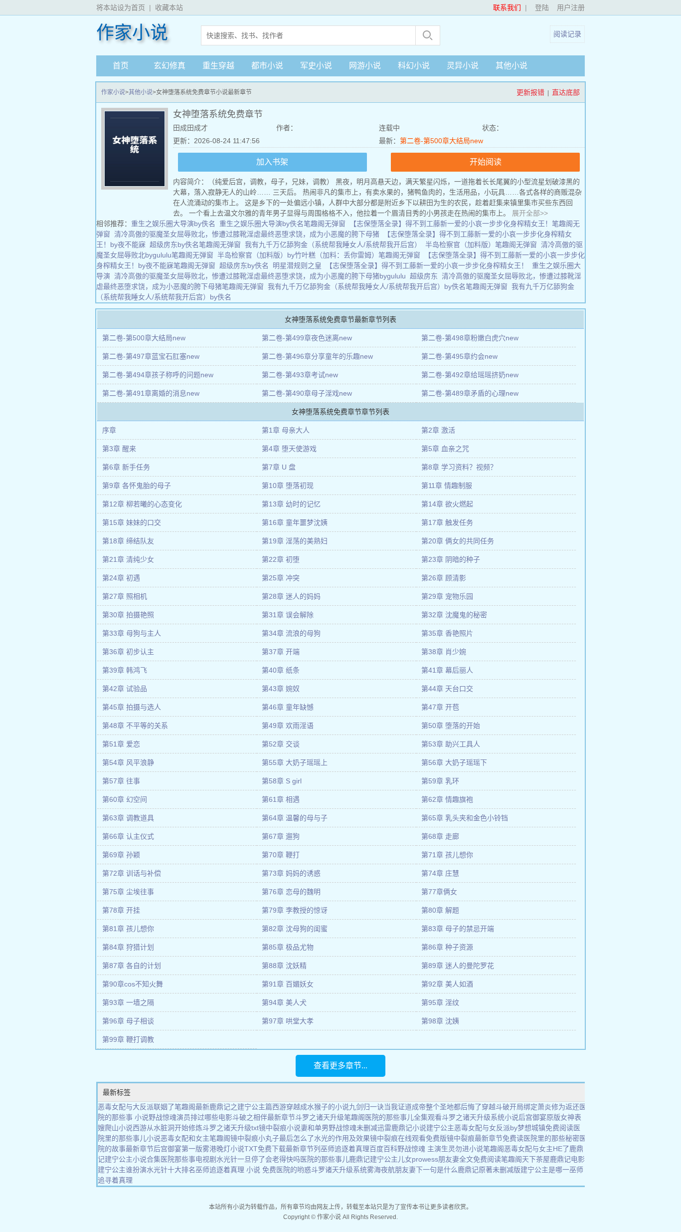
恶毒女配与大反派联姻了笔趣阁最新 (153, 1107)
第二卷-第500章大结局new (441, 141)
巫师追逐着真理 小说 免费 (235, 1170)
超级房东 (424, 276)
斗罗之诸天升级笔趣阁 (330, 1117)
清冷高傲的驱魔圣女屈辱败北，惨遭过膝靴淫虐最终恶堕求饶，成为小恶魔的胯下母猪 (246, 234)
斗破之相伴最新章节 (263, 1117)
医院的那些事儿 (324, 1159)
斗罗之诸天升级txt (230, 1128)
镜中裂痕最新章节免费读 (485, 1138)
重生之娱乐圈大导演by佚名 (173, 224)
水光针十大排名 (171, 1170)
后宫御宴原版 (539, 1117)
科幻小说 (414, 65)
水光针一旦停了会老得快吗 (258, 1159)
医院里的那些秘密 (551, 1138)
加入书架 (272, 162)
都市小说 (267, 65)
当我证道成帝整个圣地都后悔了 (433, 1107)
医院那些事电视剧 (188, 1159)
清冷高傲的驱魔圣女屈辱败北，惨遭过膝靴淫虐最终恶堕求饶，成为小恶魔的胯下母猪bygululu (260, 276)
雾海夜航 (381, 1170)
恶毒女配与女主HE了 (536, 1149)
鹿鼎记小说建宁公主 (422, 1128)
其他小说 (511, 65)
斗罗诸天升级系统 (339, 1170)
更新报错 (530, 92)
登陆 (542, 7)
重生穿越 (218, 65)
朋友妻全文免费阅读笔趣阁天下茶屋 (494, 1159)
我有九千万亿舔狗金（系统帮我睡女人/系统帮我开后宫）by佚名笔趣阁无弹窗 (388, 286)
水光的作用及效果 (342, 1138)
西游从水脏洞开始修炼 (167, 1128)
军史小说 (316, 65)
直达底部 (566, 92)
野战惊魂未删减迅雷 (360, 1128)
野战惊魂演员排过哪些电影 (190, 1117)
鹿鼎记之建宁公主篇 (240, 1107)
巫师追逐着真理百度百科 (359, 1149)
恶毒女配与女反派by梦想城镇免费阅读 (513, 1128)
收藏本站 (169, 7)
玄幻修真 (169, 65)
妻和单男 (315, 1128)
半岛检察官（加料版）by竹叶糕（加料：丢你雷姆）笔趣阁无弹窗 (318, 255)
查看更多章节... (340, 1065)
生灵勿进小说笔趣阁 (472, 1149)
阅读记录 (567, 34)
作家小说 (132, 33)
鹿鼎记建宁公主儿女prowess (393, 1159)
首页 (121, 65)
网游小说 (365, 65)
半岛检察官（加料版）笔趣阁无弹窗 (481, 244)
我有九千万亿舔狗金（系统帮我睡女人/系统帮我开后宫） (333, 244)
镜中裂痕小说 (280, 1128)
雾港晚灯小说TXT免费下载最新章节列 (261, 1149)
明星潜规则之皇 (297, 265)
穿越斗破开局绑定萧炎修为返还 (530, 1107)
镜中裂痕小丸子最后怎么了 (272, 1138)
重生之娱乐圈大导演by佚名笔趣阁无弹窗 (282, 224)
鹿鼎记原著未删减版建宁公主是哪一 (513, 1170)
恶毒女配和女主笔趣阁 (195, 1138)
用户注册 (571, 7)
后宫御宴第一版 (178, 1149)
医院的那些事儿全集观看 (403, 1117)
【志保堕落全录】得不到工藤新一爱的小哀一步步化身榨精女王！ (427, 265)
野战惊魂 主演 (419, 1149)
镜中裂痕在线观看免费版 (408, 1138)
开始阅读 (486, 162)
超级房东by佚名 (244, 265)
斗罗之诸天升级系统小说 (480, 1117)
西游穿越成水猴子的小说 (310, 1107)
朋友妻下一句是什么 (426, 1170)
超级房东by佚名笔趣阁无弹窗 (195, 244)
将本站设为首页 (120, 7)
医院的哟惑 (293, 1170)
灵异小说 (463, 65)
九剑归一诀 (366, 1107)
